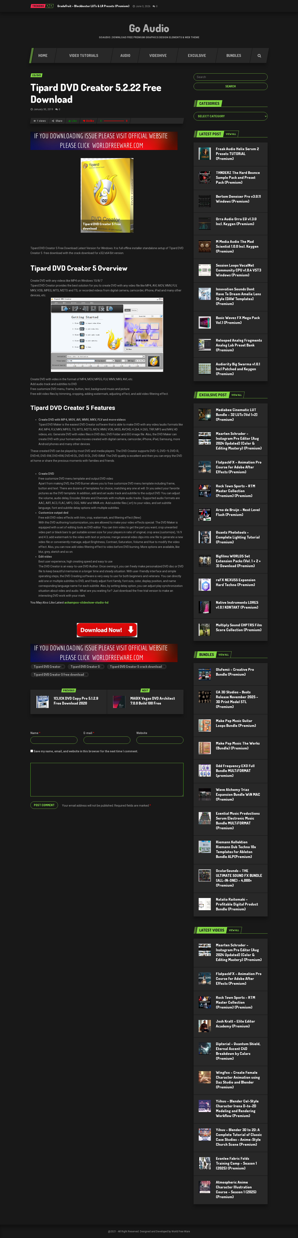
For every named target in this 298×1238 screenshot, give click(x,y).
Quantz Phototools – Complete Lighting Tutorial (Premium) (238, 537)
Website (141, 733)
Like (74, 120)
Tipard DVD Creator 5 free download (59, 674)
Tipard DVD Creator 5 (85, 667)
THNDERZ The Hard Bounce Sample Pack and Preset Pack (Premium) (238, 177)
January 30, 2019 (43, 109)
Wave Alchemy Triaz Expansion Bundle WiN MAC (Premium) (238, 794)
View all (231, 134)
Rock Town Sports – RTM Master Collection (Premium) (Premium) (235, 491)
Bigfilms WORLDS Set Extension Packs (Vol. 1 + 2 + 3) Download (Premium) (238, 561)
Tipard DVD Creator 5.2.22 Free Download (95, 93)
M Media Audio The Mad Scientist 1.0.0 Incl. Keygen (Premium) (237, 246)
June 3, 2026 (143, 6)
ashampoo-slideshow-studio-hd (86, 602)
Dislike (90, 120)
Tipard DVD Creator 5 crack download (136, 667)
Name (35, 733)
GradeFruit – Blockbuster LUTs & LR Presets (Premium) (93, 6)
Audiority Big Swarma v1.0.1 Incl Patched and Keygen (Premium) (238, 369)
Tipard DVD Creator (47, 667)
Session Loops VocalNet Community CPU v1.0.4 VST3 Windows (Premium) (238, 270)
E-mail (89, 733)
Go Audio (149, 27)
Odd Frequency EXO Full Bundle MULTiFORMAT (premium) (235, 770)
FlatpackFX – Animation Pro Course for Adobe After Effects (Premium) (239, 467)
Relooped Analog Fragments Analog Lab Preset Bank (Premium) (239, 345)
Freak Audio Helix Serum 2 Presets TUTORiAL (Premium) (237, 154)
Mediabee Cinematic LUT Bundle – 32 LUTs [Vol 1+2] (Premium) (236, 414)
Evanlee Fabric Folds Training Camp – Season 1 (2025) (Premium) (236, 1163)
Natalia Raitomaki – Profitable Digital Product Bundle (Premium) (237, 904)
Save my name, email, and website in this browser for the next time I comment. (86, 751)
